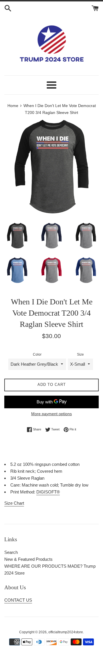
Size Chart (14, 503)
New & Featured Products (28, 559)
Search (11, 552)
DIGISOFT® (48, 491)
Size (80, 354)
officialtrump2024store (65, 632)
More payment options (51, 413)
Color (37, 354)
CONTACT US (18, 600)
